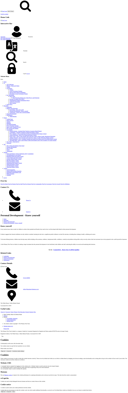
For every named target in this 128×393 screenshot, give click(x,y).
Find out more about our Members (17, 92)
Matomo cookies (8, 375)
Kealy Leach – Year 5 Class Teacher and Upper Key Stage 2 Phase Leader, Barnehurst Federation (32, 136)
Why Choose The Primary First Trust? (15, 145)
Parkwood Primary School (13, 161)
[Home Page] (4, 11)
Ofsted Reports (13, 116)
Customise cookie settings (18, 351)
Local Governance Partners (15, 91)
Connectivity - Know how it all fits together (19, 112)
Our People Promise (11, 124)
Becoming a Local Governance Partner (18, 93)
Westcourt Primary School (13, 167)
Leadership (9, 107)
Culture (8, 87)
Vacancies (3, 36)
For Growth (56, 184)
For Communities (36, 184)
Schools (5, 152)
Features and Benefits (12, 147)
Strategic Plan (32, 312)
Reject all (3, 351)
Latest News (9, 104)
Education (6, 105)
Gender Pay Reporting (14, 101)
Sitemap (5, 315)
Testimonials (9, 151)
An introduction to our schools (14, 155)
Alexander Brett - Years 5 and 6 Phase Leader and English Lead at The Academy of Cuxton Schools (32, 140)
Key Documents (10, 95)
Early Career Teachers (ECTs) (14, 127)
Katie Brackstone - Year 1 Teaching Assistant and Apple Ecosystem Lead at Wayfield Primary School (33, 139)
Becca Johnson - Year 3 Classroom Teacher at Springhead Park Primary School (27, 133)
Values (12, 312)
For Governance (47, 184)
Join (4, 144)
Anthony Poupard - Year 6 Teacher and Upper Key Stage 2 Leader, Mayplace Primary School (31, 137)
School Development (11, 113)
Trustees (11, 89)
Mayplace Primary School (13, 160)
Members (9, 123)
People (5, 117)
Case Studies (10, 129)
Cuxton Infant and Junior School (14, 157)
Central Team (10, 119)
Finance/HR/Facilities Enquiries (14, 171)
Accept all (9, 351)
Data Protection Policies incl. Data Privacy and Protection (25, 97)
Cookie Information (11, 319)
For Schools (27, 184)
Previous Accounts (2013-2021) (16, 99)
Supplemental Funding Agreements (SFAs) (19, 100)
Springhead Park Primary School (14, 163)
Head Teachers (10, 120)
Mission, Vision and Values (13, 85)
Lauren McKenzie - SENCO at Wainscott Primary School (23, 135)
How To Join (10, 148)
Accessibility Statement (12, 318)
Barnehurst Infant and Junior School (15, 156)
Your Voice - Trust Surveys (13, 141)
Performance (9, 115)
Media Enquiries (10, 173)
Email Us (28, 211)
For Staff (19, 184)
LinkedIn (9, 175)
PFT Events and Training (12, 128)
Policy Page (12, 96)
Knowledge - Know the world (16, 109)
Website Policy (10, 321)
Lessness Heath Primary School (14, 159)
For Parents (12, 184)
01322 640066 (26, 278)
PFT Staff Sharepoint (6, 38)
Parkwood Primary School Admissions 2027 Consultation (20, 153)
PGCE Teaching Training (12, 125)
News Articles (12, 103)
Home (5, 81)
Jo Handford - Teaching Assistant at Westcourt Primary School (24, 132)
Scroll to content (4, 14)
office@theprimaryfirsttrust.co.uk (31, 289)
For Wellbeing (65, 184)
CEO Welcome (10, 84)
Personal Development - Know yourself (18, 111)
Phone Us (28, 200)
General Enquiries (11, 169)
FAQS (8, 149)
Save (13, 391)
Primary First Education (12, 108)
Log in (28, 73)
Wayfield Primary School (12, 165)
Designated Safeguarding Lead (14, 172)
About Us (3, 312)
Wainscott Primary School (13, 164)
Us (4, 83)
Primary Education (19, 312)
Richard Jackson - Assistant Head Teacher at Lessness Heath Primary (25, 131)
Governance (9, 88)
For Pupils (4, 184)
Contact (5, 168)
